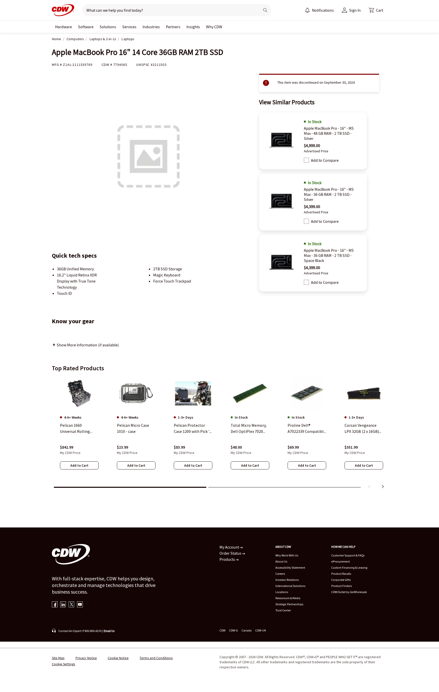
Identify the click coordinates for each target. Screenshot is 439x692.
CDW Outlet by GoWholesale (349, 592)
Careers (280, 574)
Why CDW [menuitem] (214, 26)
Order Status (231, 553)
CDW (222, 630)
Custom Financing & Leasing (349, 567)
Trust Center (283, 610)
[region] (219, 433)
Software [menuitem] (85, 26)
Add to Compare (325, 160)
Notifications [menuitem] (323, 10)
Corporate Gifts (341, 580)
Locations (281, 592)
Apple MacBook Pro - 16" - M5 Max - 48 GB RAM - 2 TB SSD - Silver (329, 133)
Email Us (109, 631)
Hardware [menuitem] (63, 26)
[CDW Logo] (63, 10)
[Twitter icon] (71, 605)
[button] (376, 10)
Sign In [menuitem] (355, 10)
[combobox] (169, 10)
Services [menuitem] (129, 26)
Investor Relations (287, 580)
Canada (247, 630)
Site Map (58, 658)
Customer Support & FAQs (348, 555)
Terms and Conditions (156, 658)
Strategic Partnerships (289, 604)
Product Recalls (341, 574)
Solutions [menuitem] (108, 26)
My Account (230, 547)
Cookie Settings (63, 664)
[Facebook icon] (55, 605)
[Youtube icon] (80, 605)
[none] (63, 27)
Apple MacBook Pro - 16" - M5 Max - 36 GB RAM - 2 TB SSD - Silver (329, 194)
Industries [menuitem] (151, 26)
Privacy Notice (86, 658)
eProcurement (340, 561)
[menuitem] (307, 10)
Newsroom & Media (287, 598)
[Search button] (265, 10)
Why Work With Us (286, 555)
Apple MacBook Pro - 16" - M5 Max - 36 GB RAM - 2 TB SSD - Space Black (329, 255)
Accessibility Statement (290, 567)
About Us (281, 561)
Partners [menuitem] (173, 26)
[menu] (319, 10)
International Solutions (290, 586)
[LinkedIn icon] (63, 605)
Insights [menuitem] (193, 26)
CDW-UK (260, 630)
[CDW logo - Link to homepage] (63, 10)
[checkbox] (306, 160)
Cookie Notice (118, 658)
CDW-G (233, 630)
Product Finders (341, 586)
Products (228, 559)
